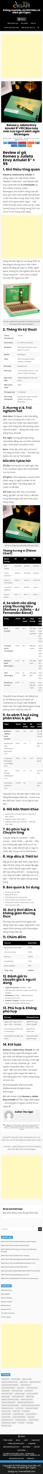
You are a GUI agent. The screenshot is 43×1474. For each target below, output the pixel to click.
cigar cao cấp (26, 1379)
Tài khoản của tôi (16, 1458)
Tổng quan (7, 1440)
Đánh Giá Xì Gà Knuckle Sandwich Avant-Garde (18, 1241)
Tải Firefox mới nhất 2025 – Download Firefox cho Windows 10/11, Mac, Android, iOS (21, 1454)
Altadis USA (5, 1379)
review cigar (6, 1396)
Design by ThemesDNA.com (21, 1471)
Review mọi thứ (6, 1302)
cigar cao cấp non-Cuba (10, 1382)
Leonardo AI (28, 1391)
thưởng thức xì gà (7, 1408)
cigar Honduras (26, 1385)
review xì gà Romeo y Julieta (30, 1405)
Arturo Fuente (15, 1379)
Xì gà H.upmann (31, 1414)
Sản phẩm (24, 23)
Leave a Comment (32, 138)
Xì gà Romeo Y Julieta (9, 1423)
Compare (31, 1443)
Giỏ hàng (26, 1447)
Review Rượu (6, 1305)
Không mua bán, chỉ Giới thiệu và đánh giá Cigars (21, 11)
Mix (30, 146)
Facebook (13, 143)
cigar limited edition (8, 1388)
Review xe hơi (6, 1309)
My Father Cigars (7, 1394)
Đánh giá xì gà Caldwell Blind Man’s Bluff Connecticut (20, 1271)
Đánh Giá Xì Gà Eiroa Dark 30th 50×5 (14, 1267)
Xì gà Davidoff (6, 1414)
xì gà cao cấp (6, 1411)
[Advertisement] (21, 56)
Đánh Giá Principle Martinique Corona (15, 1275)
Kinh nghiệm (5, 1294)
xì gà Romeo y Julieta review (29, 1128)
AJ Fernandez (16, 1125)
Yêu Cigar (8, 138)
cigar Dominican (35, 1382)
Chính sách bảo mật (11, 27)
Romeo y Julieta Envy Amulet (14, 1128)
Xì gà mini (31, 1417)
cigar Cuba (23, 1382)
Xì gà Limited (6, 1417)
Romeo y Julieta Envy (30, 1126)
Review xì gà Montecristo (25, 1402)
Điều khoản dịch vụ (28, 27)
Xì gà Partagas (33, 1420)
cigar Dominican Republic (10, 1385)
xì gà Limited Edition (18, 1417)
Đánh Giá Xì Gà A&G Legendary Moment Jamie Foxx (20, 1259)
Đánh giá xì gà (13, 23)
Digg (15, 146)
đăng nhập (16, 1212)
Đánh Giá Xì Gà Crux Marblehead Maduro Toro (18, 1263)
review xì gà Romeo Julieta (10, 1405)
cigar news (20, 1388)
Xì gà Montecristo (7, 1420)
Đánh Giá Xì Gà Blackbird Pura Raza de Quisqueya (19, 1278)
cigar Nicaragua (27, 1125)
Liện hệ (33, 23)
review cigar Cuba (18, 1396)
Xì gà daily (25, 1411)
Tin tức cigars (6, 1317)
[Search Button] (38, 27)
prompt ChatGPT (32, 1394)
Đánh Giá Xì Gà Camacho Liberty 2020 (15, 1245)
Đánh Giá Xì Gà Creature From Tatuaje (15, 1255)
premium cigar (20, 1394)
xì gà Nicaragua (20, 1420)
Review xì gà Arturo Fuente (10, 1399)
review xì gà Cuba (26, 1399)
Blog (18, 1440)
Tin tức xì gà (19, 1408)
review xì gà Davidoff (8, 1402)
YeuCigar (21, 1423)
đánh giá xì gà (6, 1426)
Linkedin (23, 146)
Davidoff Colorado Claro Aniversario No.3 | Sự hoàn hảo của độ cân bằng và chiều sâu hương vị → (21, 1140)
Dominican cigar (17, 1391)
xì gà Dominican (18, 1414)
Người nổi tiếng (6, 1298)
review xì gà (30, 1396)
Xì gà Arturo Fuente (31, 1408)
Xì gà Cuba (16, 1411)
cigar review (6, 1391)
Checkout (35, 1440)
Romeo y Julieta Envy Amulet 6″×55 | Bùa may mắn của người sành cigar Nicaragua (21, 129)
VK (38, 143)
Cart (26, 1440)
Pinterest (23, 143)
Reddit (31, 143)
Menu (23, 19)
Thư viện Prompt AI (8, 1313)
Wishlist (30, 1458)
